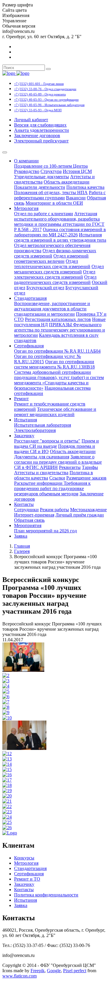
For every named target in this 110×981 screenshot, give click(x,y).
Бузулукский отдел (45, 287)
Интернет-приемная (34, 514)
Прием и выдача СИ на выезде (56, 443)
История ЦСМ (77, 171)
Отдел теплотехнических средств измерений (52, 264)
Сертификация (29, 345)
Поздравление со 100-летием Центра (51, 166)
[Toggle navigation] (4, 152)
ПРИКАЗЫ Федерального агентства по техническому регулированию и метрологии (59, 330)
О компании (26, 160)
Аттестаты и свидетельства (41, 472)
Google (54, 970)
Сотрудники (26, 509)
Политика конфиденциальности (46, 894)
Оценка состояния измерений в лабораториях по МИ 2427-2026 (60, 232)
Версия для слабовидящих (40, 124)
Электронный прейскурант (41, 140)
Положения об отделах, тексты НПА (51, 192)
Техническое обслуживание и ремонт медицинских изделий (55, 412)
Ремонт (21, 398)
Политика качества (85, 187)
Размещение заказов (86, 477)
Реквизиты (70, 467)
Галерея (22, 551)
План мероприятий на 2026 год (45, 530)
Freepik (38, 970)
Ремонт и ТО (27, 878)
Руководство (26, 171)
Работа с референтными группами (60, 195)
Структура (51, 171)
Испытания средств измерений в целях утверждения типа (60, 237)
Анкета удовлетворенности (41, 130)
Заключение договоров (37, 135)
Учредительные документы (41, 176)
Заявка (20, 536)
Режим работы (54, 509)
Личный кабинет (31, 119)
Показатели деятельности (39, 187)
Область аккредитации (66, 181)
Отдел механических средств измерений (59, 269)
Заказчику (24, 435)
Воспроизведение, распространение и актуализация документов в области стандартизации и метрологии (52, 309)
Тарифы (90, 467)
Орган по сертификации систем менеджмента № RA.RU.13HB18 (54, 364)
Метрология (26, 208)
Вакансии (76, 197)
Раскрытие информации (39, 483)
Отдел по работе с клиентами (43, 213)
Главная (22, 545)
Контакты (24, 504)
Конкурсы (24, 857)
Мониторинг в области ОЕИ (54, 203)
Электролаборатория (35, 430)
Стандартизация (30, 298)
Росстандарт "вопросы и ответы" (47, 440)
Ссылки (57, 477)
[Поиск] (48, 69)
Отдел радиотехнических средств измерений (55, 280)
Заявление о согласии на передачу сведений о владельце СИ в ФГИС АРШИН (58, 462)
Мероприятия (27, 525)
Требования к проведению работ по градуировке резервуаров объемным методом (52, 488)
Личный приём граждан (79, 514)
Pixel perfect (74, 970)
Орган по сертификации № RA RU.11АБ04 (57, 351)
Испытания (25, 419)
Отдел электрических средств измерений (54, 274)
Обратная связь (29, 520)
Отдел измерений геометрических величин (51, 258)
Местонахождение (88, 509)
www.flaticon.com (19, 975)
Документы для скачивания (41, 456)
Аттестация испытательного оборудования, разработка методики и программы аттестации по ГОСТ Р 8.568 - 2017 (59, 221)
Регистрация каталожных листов (58, 319)
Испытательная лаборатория (42, 425)
